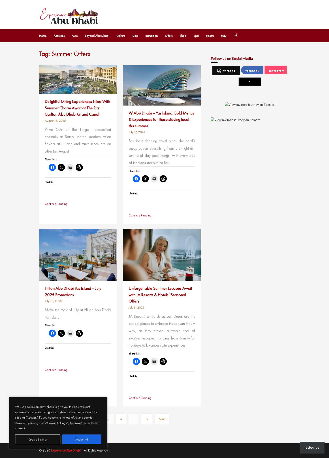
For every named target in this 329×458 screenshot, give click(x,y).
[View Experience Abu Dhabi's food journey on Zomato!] (250, 104)
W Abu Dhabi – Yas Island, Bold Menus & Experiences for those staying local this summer (161, 119)
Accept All (81, 439)
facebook (252, 71)
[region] (58, 423)
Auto (75, 36)
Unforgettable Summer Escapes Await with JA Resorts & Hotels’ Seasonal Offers (160, 294)
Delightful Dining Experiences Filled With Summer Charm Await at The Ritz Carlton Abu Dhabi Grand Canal (77, 108)
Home (43, 36)
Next (162, 419)
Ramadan (151, 36)
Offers (169, 36)
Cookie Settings (37, 439)
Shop (183, 36)
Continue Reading (56, 204)
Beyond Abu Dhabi (97, 36)
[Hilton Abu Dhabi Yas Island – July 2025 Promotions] (78, 254)
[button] (235, 35)
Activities (59, 36)
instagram (276, 71)
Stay (223, 36)
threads (229, 71)
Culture (120, 36)
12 (147, 419)
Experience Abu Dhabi (66, 450)
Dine (135, 36)
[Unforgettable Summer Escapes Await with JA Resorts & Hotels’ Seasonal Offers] (162, 254)
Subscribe (312, 447)
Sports (210, 36)
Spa (196, 36)
